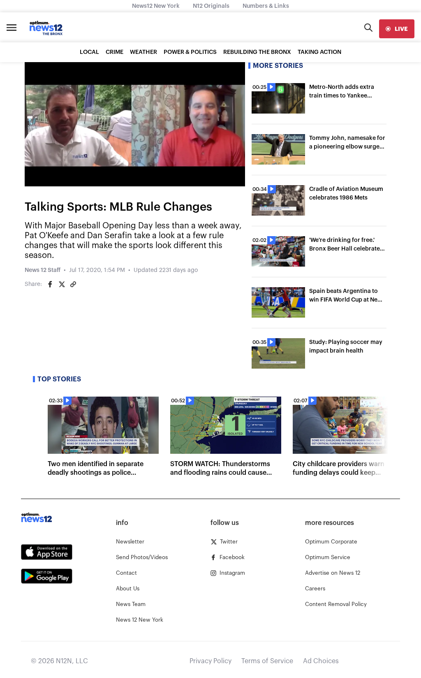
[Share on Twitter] (61, 284)
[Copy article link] (73, 284)
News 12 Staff (42, 270)
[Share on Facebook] (50, 284)
